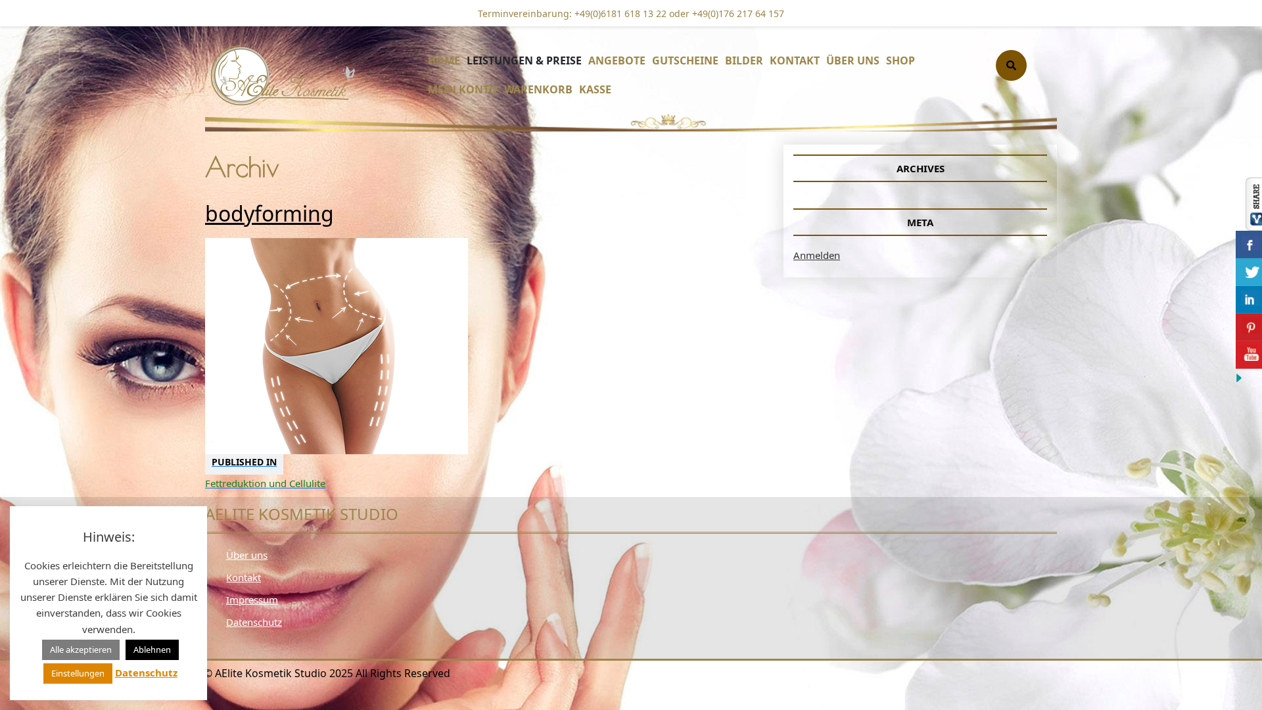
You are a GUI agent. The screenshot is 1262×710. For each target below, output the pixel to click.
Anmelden (816, 255)
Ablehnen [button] (152, 649)
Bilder (744, 60)
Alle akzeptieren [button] (81, 649)
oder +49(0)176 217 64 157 (725, 13)
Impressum (252, 599)
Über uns (852, 60)
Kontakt (795, 60)
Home (444, 60)
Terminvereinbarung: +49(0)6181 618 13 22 (572, 13)
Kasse (595, 89)
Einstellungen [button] (78, 673)
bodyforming (269, 213)
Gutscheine (685, 60)
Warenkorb (538, 89)
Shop (900, 60)
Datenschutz (254, 621)
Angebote (616, 60)
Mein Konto (463, 89)
